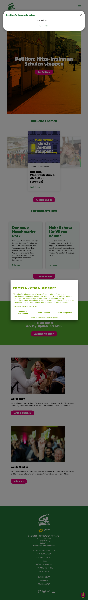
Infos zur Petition (44, 26)
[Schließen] (81, 15)
